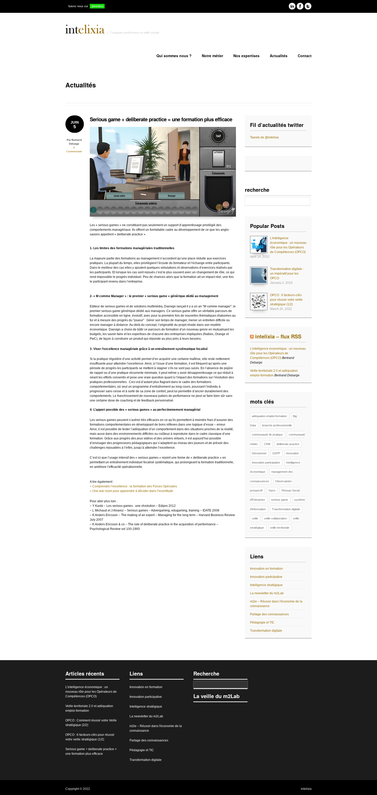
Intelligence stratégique (266, 585)
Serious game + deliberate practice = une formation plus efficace (161, 119)
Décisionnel (259, 453)
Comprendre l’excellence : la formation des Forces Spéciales (134, 486)
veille (255, 518)
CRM (267, 444)
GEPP (276, 453)
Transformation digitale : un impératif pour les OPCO (287, 273)
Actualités (278, 55)
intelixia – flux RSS (278, 336)
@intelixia (97, 6)
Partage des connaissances (269, 614)
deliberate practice (287, 444)
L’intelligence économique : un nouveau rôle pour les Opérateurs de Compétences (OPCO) (278, 353)
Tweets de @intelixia (264, 137)
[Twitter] (308, 7)
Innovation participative (266, 577)
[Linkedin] (292, 7)
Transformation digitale (286, 509)
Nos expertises (246, 55)
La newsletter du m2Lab (267, 593)
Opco (272, 490)
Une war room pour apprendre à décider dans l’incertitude (132, 491)
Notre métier (212, 55)
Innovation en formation (266, 568)
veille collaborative (275, 518)
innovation (292, 453)
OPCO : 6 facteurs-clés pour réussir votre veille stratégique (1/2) (286, 299)
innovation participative (266, 462)
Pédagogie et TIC (262, 622)
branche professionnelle (277, 425)
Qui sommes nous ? (174, 55)
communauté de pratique (267, 434)
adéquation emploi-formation (269, 416)
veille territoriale (279, 527)
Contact (305, 55)
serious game (279, 499)
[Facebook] (300, 7)
